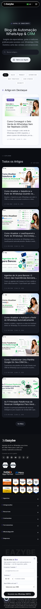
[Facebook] (11, 457)
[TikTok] (27, 457)
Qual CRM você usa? (11, 583)
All (5, 75)
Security (20, 83)
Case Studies (28, 79)
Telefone (7, 575)
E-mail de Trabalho (10, 567)
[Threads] (23, 457)
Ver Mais (21, 424)
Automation (33, 75)
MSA (37, 577)
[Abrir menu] (36, 4)
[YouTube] (15, 457)
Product (22, 75)
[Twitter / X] (3, 457)
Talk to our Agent (22, 60)
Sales (13, 75)
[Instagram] (19, 457)
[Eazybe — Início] (8, 4)
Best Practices (13, 79)
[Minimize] (34, 558)
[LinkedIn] (7, 457)
